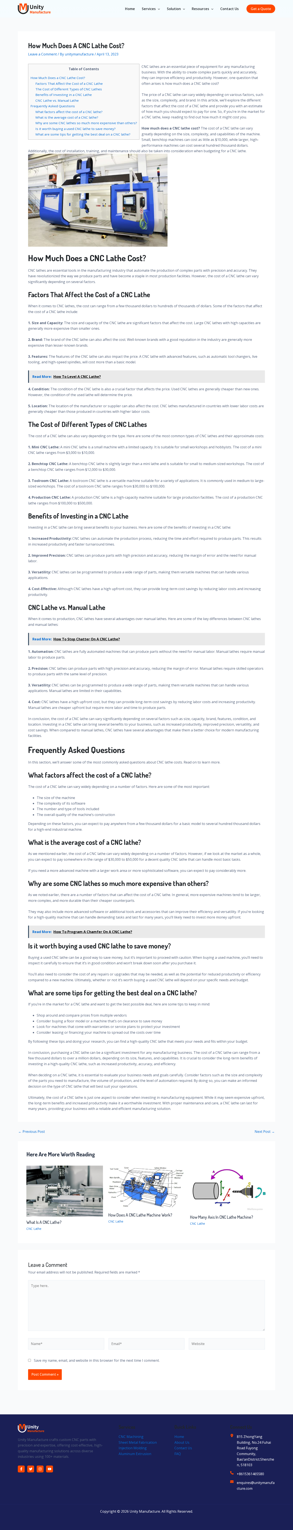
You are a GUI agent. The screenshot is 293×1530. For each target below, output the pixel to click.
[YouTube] (49, 1469)
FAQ (177, 1453)
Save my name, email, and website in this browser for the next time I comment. (97, 1360)
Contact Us (229, 8)
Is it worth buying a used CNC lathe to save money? (75, 129)
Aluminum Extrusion (135, 1453)
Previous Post (31, 1131)
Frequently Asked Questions (52, 106)
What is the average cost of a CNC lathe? (66, 117)
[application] (158, 8)
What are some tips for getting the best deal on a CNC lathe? (82, 134)
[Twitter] (30, 1469)
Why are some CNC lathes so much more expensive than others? (86, 123)
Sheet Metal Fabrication (138, 1442)
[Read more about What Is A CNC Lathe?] (64, 1190)
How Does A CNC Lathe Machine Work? (140, 1215)
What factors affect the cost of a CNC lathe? (69, 112)
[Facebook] (21, 1469)
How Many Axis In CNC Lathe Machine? (221, 1217)
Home (130, 8)
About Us (181, 1442)
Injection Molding (133, 1448)
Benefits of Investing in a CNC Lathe (63, 94)
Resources (200, 8)
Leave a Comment (42, 54)
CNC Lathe (33, 1229)
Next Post (265, 1131)
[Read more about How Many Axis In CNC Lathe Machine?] (228, 1188)
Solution (174, 8)
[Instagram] (40, 1469)
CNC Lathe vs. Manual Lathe (57, 100)
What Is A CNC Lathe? (44, 1222)
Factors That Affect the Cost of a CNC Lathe (69, 83)
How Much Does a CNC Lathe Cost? (57, 78)
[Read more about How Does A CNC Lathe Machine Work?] (146, 1187)
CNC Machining (131, 1436)
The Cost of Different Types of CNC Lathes (68, 89)
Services (149, 8)
